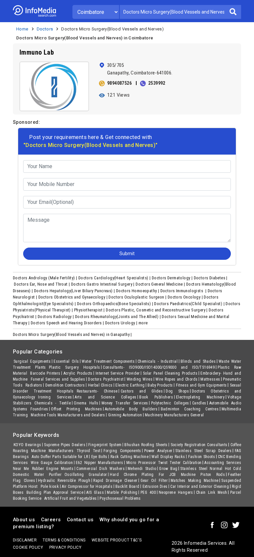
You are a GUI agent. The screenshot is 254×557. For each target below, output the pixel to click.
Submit (187, 117)
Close (154, 117)
